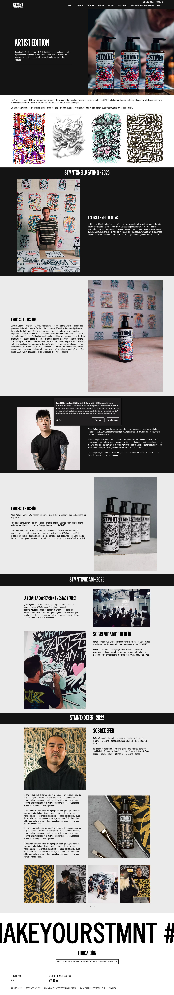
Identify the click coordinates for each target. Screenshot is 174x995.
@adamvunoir (104, 429)
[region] (88, 412)
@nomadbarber (35, 515)
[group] (87, 887)
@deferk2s (102, 738)
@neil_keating (103, 224)
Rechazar (98, 420)
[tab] (90, 906)
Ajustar (58, 420)
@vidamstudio (104, 641)
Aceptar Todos (113, 420)
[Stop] (87, 906)
